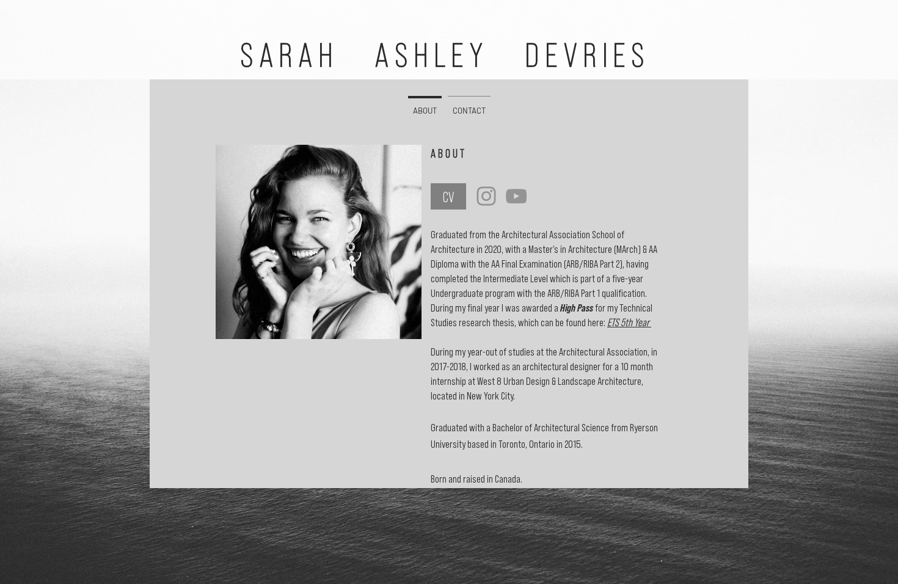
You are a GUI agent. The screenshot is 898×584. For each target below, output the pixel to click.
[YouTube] (516, 196)
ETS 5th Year (629, 322)
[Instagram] (486, 196)
